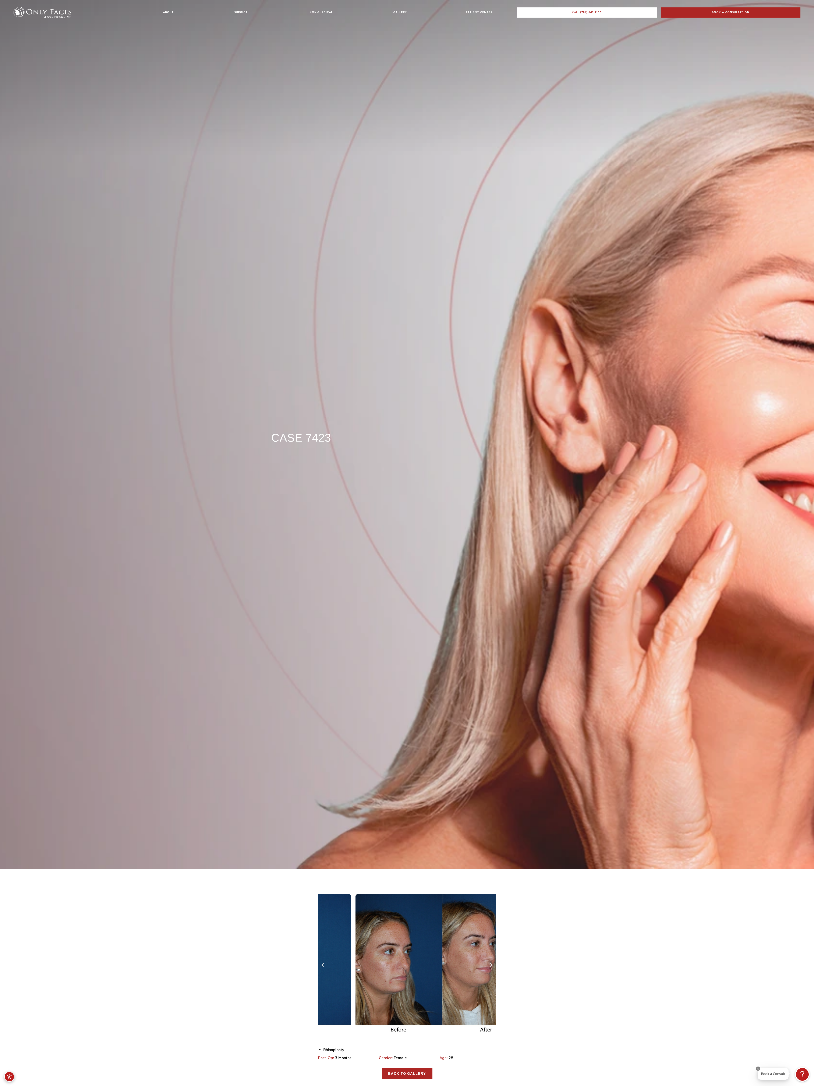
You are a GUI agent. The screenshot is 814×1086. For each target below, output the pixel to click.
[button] (322, 965)
